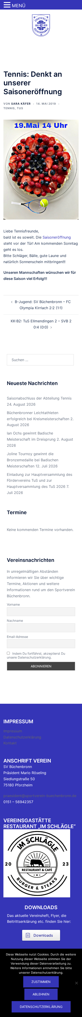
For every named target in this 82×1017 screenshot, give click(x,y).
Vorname (13, 604)
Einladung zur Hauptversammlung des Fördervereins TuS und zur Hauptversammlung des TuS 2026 (39, 480)
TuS (20, 108)
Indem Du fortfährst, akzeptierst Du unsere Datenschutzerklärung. (36, 655)
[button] (8, 5)
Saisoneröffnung (57, 237)
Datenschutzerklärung (22, 737)
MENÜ (19, 5)
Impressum (12, 731)
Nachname (15, 620)
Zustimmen (41, 982)
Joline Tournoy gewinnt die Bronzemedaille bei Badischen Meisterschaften (32, 460)
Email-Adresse (17, 637)
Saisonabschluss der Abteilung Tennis (39, 398)
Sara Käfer (21, 103)
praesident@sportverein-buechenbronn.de (39, 795)
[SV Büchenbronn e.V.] (41, 25)
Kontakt (10, 743)
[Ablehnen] (76, 983)
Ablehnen (41, 994)
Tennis (9, 108)
